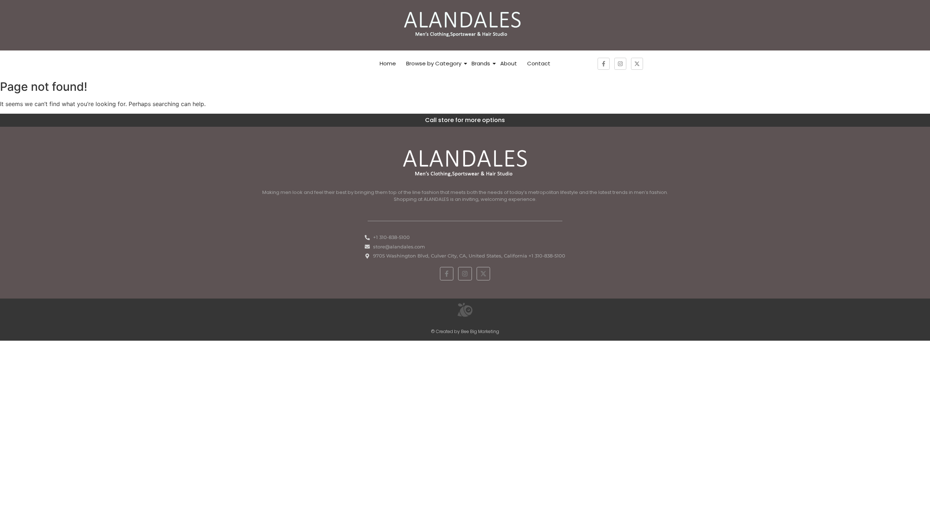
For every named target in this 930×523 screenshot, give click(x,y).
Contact (538, 63)
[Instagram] (620, 64)
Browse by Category (433, 63)
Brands (481, 63)
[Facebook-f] (604, 64)
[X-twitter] (637, 64)
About (508, 63)
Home (388, 63)
